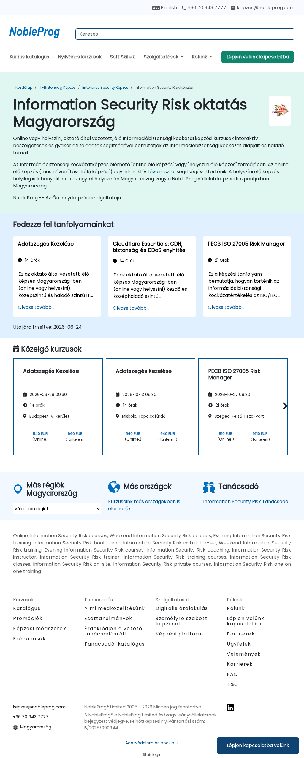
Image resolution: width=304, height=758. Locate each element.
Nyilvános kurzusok (80, 56)
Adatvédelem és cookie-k (152, 743)
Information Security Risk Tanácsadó (245, 501)
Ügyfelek (239, 644)
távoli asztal (161, 171)
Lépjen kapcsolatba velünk (258, 745)
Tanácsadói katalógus (114, 644)
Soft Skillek (122, 56)
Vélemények (244, 654)
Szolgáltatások (162, 56)
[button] (283, 405)
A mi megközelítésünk (114, 608)
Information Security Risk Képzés (164, 87)
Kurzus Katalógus (29, 56)
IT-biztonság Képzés (57, 87)
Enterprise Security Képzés (105, 87)
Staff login (152, 754)
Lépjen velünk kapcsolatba (258, 56)
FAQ (232, 674)
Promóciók (27, 618)
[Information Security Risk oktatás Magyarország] (40, 31)
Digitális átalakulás (182, 608)
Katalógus (26, 608)
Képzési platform (179, 633)
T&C (232, 684)
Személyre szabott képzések (182, 621)
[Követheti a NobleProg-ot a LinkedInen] (230, 707)
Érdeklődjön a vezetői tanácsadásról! (114, 631)
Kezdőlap (23, 87)
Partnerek (241, 633)
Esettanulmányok (108, 618)
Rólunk (200, 56)
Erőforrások (29, 638)
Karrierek (240, 664)
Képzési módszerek (39, 628)
